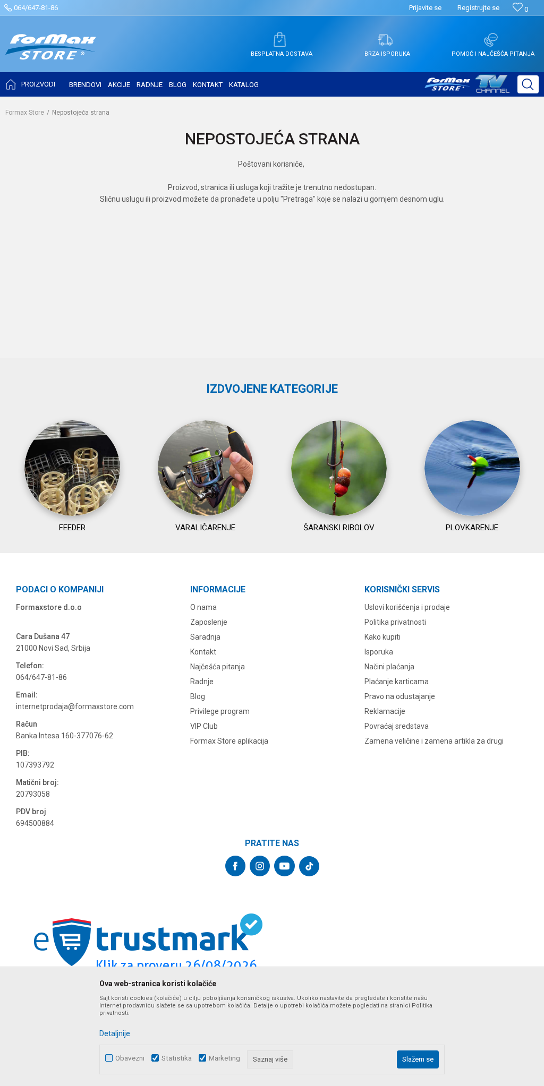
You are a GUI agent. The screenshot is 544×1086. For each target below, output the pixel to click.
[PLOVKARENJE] (472, 468)
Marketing (224, 1058)
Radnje (202, 681)
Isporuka (378, 652)
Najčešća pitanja (217, 666)
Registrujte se (478, 8)
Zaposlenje (208, 622)
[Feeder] (72, 468)
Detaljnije (114, 1033)
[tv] (466, 88)
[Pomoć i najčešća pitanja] (490, 39)
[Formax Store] (50, 55)
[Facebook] (235, 866)
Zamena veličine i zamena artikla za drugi (434, 741)
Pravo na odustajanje (399, 696)
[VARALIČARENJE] (205, 468)
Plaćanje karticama (396, 681)
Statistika (177, 1058)
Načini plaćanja (389, 666)
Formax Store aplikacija (229, 741)
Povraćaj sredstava (396, 726)
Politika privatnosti (395, 622)
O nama (203, 607)
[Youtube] (284, 866)
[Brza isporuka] (385, 39)
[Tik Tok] (309, 866)
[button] (528, 84)
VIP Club (204, 726)
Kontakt (203, 652)
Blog (197, 696)
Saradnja (205, 637)
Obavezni (129, 1058)
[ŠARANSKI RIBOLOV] (339, 468)
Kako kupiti (382, 637)
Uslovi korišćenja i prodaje (407, 607)
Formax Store (24, 112)
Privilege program (220, 711)
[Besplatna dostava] (279, 39)
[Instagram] (260, 866)
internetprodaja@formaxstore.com (75, 706)
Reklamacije (384, 711)
